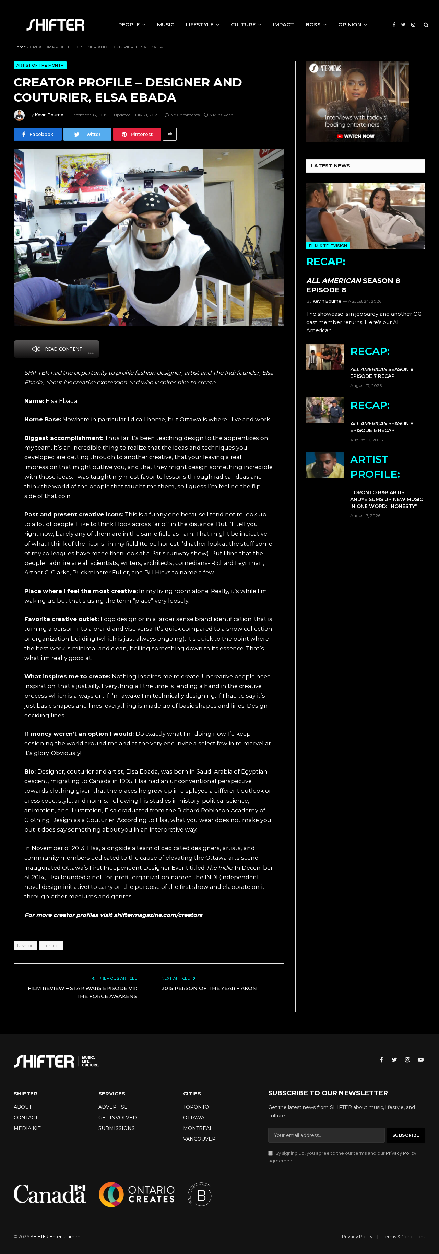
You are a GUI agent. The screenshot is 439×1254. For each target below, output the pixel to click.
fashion (25, 945)
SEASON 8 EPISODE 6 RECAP (382, 416)
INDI (211, 877)
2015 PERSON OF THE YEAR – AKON (209, 988)
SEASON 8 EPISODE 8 (353, 274)
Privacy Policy (401, 1153)
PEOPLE (129, 24)
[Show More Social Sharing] (170, 134)
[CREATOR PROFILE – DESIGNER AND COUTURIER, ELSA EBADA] (149, 237)
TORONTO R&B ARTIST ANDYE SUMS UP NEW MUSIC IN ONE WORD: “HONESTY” (386, 481)
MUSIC (165, 24)
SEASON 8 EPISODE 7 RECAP (382, 362)
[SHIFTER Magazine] (55, 25)
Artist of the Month (40, 65)
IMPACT (283, 24)
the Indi (51, 945)
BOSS (313, 24)
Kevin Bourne (49, 114)
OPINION (349, 24)
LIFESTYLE (199, 24)
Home (20, 46)
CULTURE (243, 24)
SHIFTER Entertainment (56, 1236)
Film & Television (328, 245)
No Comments (185, 114)
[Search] (425, 25)
